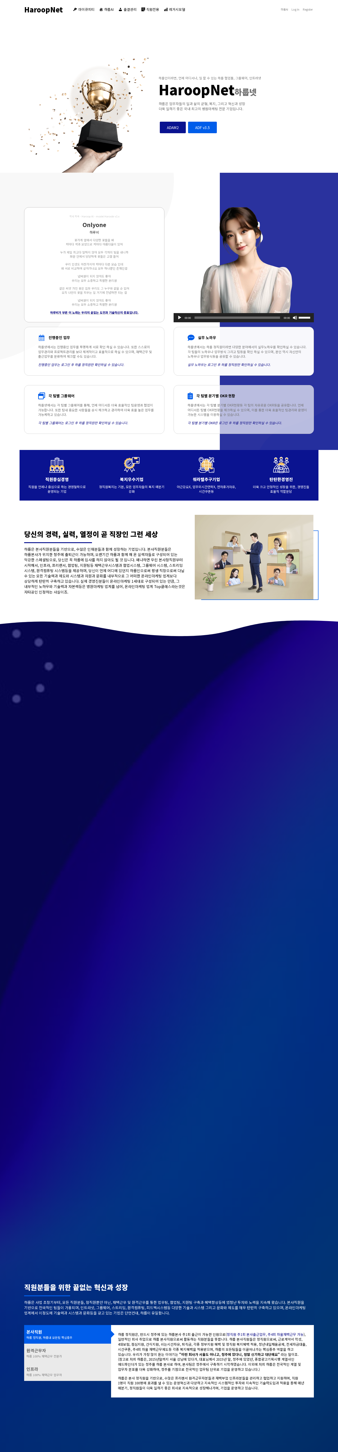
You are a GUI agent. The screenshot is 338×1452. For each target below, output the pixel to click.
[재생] (179, 317)
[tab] (67, 1334)
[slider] (305, 317)
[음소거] (295, 317)
